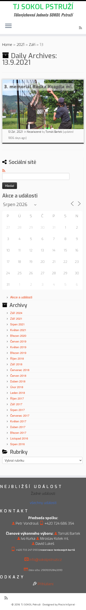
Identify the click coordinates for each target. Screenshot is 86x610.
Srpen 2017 (17, 410)
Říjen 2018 (17, 358)
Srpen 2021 (17, 324)
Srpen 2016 (17, 444)
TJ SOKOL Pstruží (31, 604)
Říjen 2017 (17, 398)
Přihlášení (45, 584)
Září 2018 (16, 364)
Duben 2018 (17, 381)
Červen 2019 (18, 341)
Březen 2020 (18, 336)
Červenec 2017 (19, 415)
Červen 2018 (18, 375)
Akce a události (21, 297)
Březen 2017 (18, 433)
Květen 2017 (18, 421)
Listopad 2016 (19, 438)
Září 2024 (16, 313)
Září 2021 (16, 318)
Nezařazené (34, 132)
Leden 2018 (17, 393)
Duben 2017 (17, 427)
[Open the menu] (8, 26)
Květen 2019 (18, 347)
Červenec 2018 (19, 370)
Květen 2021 (18, 330)
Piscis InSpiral (66, 604)
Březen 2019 (18, 353)
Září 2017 (16, 404)
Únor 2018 (16, 387)
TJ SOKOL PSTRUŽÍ (43, 7)
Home (7, 44)
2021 (20, 44)
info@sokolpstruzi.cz (45, 559)
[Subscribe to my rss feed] (81, 27)
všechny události (43, 503)
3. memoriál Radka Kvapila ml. (38, 87)
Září (32, 44)
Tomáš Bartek (53, 132)
